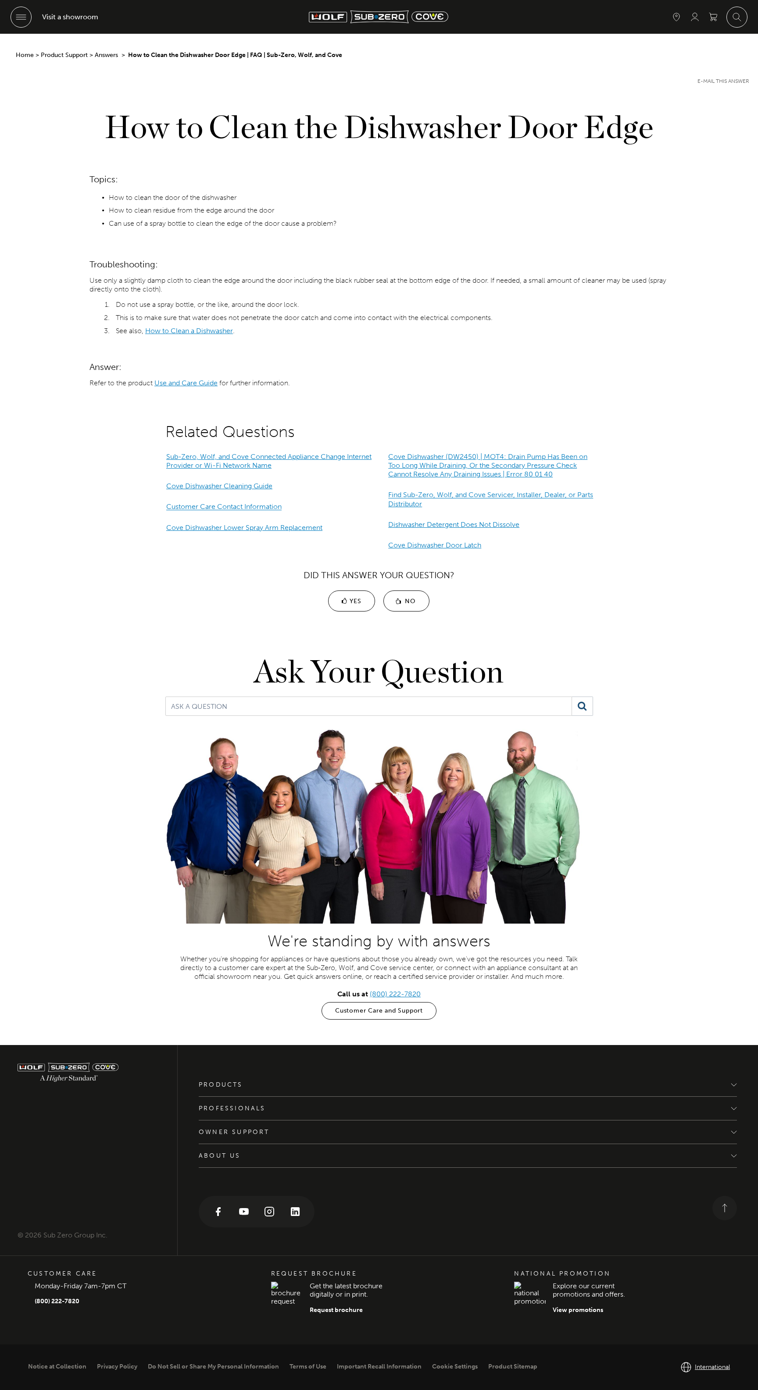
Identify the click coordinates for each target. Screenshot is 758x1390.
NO (409, 601)
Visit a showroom (70, 17)
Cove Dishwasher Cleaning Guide (219, 486)
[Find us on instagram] (269, 1211)
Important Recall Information (379, 1366)
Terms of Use (308, 1366)
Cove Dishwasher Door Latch (434, 545)
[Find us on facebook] (218, 1211)
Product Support (64, 55)
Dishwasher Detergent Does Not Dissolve (453, 524)
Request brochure (336, 1310)
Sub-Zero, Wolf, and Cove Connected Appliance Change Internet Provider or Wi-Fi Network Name (269, 460)
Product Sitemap (512, 1366)
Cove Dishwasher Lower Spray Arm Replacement (244, 527)
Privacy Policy (117, 1366)
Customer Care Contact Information (224, 507)
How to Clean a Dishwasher (189, 331)
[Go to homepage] (89, 1072)
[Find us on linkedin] (295, 1211)
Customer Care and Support (379, 1010)
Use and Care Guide (186, 383)
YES (354, 601)
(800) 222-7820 (395, 994)
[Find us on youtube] (244, 1211)
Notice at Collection (57, 1366)
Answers (107, 55)
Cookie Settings (455, 1366)
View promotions (578, 1310)
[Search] (582, 706)
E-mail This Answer (723, 81)
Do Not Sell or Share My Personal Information (213, 1366)
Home (25, 55)
